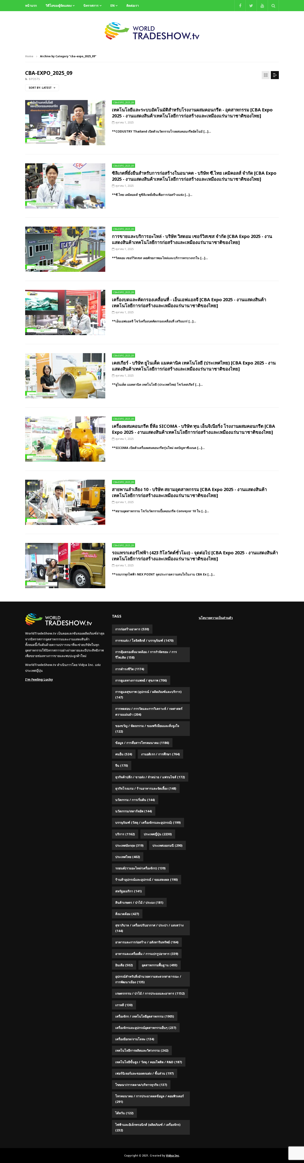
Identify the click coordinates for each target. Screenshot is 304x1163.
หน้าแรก (31, 5)
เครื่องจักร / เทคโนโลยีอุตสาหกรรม (144, 1016)
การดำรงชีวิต (129, 669)
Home (29, 56)
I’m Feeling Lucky (39, 679)
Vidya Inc (172, 1155)
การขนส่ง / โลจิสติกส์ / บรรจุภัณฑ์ (144, 640)
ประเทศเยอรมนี (167, 845)
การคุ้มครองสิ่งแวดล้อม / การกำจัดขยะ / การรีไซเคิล (146, 654)
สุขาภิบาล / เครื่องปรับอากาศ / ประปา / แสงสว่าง (149, 928)
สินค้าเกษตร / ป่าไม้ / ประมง (139, 902)
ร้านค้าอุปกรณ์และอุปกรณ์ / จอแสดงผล (146, 879)
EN (112, 5)
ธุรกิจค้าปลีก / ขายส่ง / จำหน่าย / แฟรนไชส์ (150, 777)
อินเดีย (124, 965)
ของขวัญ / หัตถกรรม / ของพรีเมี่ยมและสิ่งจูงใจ (147, 728)
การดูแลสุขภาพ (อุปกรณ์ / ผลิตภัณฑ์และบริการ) (148, 694)
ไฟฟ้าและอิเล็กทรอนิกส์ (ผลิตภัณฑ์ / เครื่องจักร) (147, 1127)
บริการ (125, 834)
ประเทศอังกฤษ (129, 845)
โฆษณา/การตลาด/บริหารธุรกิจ (141, 1085)
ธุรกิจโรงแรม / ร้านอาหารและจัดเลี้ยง (145, 788)
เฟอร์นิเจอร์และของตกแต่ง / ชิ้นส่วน (144, 1073)
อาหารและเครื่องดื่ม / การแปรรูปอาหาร (146, 954)
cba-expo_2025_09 (123, 102)
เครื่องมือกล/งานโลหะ (134, 1039)
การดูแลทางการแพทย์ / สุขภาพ (141, 680)
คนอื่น (123, 754)
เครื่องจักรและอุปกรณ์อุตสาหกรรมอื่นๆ (145, 1028)
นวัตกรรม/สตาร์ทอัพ (133, 811)
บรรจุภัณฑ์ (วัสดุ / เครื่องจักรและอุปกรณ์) (148, 822)
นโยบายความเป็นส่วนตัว (216, 618)
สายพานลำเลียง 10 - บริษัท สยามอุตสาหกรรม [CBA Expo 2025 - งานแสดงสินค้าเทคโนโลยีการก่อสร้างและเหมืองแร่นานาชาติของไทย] (189, 492)
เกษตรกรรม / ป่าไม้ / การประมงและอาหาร (150, 993)
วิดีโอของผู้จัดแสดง (59, 5)
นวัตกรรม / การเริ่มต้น (135, 800)
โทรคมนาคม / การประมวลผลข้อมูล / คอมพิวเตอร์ (149, 1099)
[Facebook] (239, 5)
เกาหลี (124, 1005)
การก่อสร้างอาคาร (132, 629)
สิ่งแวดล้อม (127, 914)
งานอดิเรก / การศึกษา (160, 754)
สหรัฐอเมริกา (128, 891)
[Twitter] (251, 5)
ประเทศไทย (127, 857)
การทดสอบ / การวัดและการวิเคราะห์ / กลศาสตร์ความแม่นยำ (148, 711)
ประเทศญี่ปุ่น (158, 834)
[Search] (273, 5)
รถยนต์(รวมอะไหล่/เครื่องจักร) (140, 868)
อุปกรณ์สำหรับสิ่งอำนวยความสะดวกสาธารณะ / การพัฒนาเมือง (148, 979)
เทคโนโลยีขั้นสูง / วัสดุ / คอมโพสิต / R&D (148, 1062)
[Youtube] (262, 5)
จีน (121, 765)
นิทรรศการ (91, 5)
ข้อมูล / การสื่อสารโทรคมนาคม (142, 743)
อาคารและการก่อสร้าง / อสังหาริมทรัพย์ (146, 942)
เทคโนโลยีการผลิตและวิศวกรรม (141, 1050)
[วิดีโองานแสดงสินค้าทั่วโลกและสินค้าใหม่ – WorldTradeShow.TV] (152, 31)
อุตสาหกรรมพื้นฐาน (159, 965)
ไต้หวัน (124, 1113)
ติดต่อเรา (132, 5)
